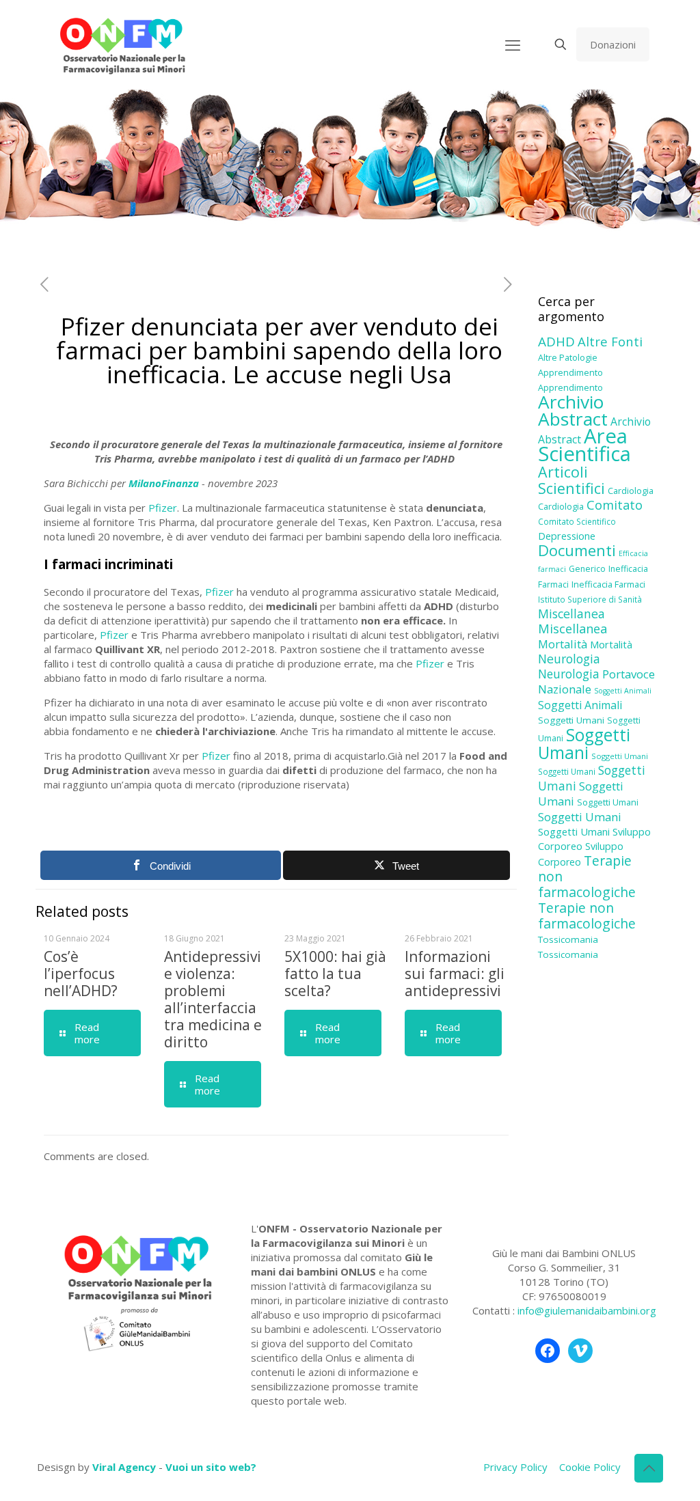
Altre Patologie (567, 357)
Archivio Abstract (573, 410)
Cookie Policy (590, 1467)
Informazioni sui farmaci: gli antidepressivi (454, 973)
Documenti (577, 550)
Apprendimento (570, 372)
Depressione (566, 535)
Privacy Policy (515, 1467)
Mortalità (562, 644)
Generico (587, 569)
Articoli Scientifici (571, 480)
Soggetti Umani (571, 720)
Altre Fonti (610, 341)
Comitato (615, 505)
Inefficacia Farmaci (608, 584)
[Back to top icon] (648, 1468)
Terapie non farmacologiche (587, 915)
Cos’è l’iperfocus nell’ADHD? (81, 973)
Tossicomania (568, 939)
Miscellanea (571, 613)
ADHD (556, 341)
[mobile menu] (512, 44)
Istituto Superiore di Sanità (590, 599)
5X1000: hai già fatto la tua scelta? (335, 973)
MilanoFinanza (164, 483)
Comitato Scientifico (577, 521)
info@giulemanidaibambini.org (586, 1310)
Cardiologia (631, 490)
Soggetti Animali (622, 691)
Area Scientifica (584, 444)
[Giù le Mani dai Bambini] (122, 44)
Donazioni (613, 44)
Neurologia (569, 658)
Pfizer (162, 507)
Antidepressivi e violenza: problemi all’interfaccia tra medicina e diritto (213, 999)
